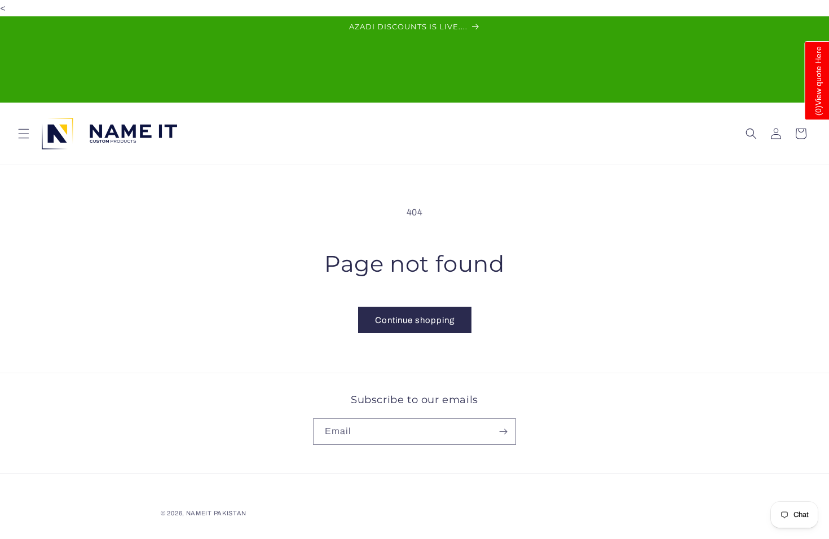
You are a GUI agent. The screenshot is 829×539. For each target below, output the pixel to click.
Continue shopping (415, 320)
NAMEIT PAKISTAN (216, 513)
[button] (23, 133)
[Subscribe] (503, 431)
